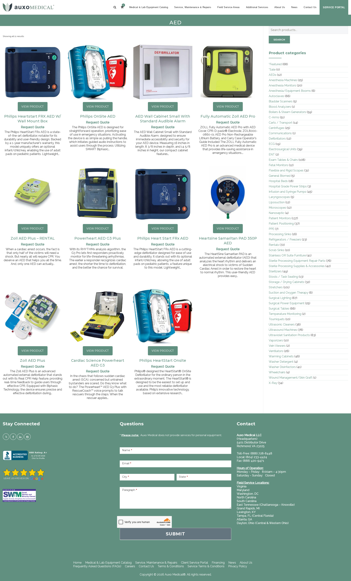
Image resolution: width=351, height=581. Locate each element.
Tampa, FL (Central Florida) (255, 515)
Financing (218, 562)
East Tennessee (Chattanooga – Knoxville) (266, 504)
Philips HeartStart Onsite (162, 360)
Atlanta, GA (244, 519)
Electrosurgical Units (282, 149)
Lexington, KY (246, 512)
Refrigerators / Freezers (285, 239)
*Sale (272, 69)
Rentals (274, 245)
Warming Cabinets (281, 356)
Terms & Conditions (171, 566)
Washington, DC (247, 493)
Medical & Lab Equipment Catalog (148, 7)
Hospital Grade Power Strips (288, 186)
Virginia (241, 486)
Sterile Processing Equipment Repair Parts (297, 260)
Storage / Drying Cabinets (286, 282)
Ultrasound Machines (283, 330)
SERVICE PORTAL (334, 7)
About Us (279, 7)
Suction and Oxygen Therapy (288, 292)
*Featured (275, 64)
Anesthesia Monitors (282, 85)
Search (279, 39)
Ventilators (276, 351)
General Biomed (279, 175)
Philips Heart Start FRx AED (162, 238)
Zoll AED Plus (32, 360)
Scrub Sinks (276, 250)
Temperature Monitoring (285, 314)
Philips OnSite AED (97, 116)
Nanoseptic (276, 213)
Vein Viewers (277, 345)
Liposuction (277, 202)
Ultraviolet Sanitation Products (289, 335)
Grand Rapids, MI (248, 508)
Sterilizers (275, 271)
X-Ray (273, 383)
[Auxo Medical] (28, 7)
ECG (272, 144)
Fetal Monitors (278, 165)
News (294, 7)
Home (77, 562)
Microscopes (277, 207)
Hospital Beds (278, 181)
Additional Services (257, 7)
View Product (32, 106)
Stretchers (276, 287)
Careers (130, 566)
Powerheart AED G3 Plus (97, 238)
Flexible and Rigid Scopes (286, 170)
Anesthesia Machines (283, 80)
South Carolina (246, 501)
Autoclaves (276, 96)
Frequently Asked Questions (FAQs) (97, 566)
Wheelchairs (277, 372)
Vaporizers (276, 340)
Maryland (243, 490)
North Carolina (246, 497)
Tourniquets (277, 319)
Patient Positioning (281, 223)
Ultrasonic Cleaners (282, 324)
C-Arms (274, 117)
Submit (175, 533)
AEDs (272, 75)
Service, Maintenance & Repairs (192, 7)
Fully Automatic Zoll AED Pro (228, 116)
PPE (271, 229)
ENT (272, 154)
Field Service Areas (228, 7)
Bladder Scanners (280, 101)
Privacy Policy (237, 566)
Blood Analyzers (280, 106)
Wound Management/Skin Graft (290, 377)
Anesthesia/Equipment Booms (290, 90)
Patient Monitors (280, 218)
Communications (280, 133)
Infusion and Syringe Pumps (287, 191)
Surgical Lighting (280, 298)
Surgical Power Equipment (286, 303)
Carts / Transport (280, 122)
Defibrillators (277, 138)
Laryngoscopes (279, 197)
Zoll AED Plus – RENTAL (33, 238)
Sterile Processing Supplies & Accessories (297, 266)
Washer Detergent (281, 361)
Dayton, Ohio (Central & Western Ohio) (263, 523)
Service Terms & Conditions (206, 566)
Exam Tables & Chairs (283, 160)
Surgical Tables (279, 308)
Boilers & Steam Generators (287, 112)
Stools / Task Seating (283, 276)
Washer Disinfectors (282, 367)
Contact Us (310, 7)
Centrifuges (276, 128)
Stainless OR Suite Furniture (287, 255)
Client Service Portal (194, 562)
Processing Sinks (280, 234)
